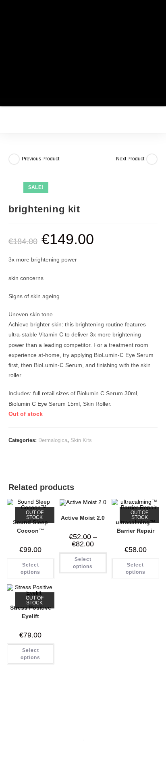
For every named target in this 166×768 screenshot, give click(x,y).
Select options (30, 568)
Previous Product (40, 159)
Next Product (130, 159)
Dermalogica (52, 440)
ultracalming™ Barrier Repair (136, 526)
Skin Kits (81, 440)
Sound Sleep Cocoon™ (30, 526)
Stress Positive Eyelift (30, 611)
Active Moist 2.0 (83, 518)
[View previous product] (14, 159)
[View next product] (152, 159)
